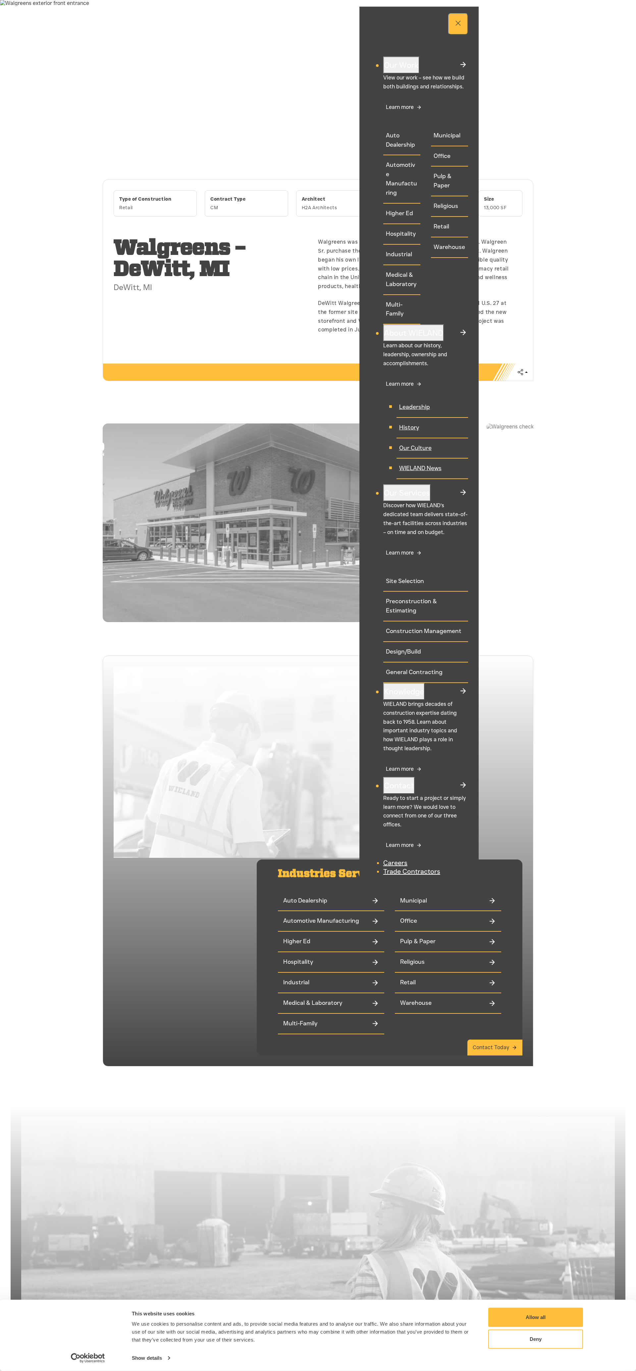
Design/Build (403, 651)
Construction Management (423, 631)
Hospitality (401, 233)
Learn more (400, 107)
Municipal (447, 135)
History (409, 427)
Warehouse (449, 247)
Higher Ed (399, 213)
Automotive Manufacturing (401, 178)
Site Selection (405, 581)
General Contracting (414, 672)
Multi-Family (394, 309)
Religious (446, 206)
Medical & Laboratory (401, 279)
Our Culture (415, 448)
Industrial (399, 254)
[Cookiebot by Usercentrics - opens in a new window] (88, 1358)
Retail (441, 226)
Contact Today (491, 1047)
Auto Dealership (400, 140)
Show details (147, 1358)
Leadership (414, 407)
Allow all (536, 1317)
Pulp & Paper (442, 180)
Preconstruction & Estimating (411, 606)
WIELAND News (420, 468)
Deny (536, 1339)
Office (442, 156)
